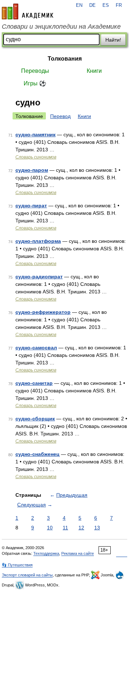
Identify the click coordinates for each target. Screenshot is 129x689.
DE (92, 5)
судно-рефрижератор (43, 312)
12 (81, 527)
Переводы (35, 71)
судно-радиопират (39, 276)
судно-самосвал (36, 347)
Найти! (113, 40)
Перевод (60, 116)
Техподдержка (46, 553)
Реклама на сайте (77, 553)
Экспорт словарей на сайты (27, 575)
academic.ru (27, 11)
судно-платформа (38, 241)
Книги (94, 71)
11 (65, 527)
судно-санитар (34, 383)
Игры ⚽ (35, 83)
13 (97, 527)
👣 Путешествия (17, 565)
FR (119, 5)
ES (105, 5)
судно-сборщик (35, 418)
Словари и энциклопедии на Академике (61, 26)
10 (50, 527)
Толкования (65, 59)
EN (79, 5)
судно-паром (31, 170)
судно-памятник (35, 134)
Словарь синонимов (35, 157)
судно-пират (31, 205)
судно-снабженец (37, 454)
